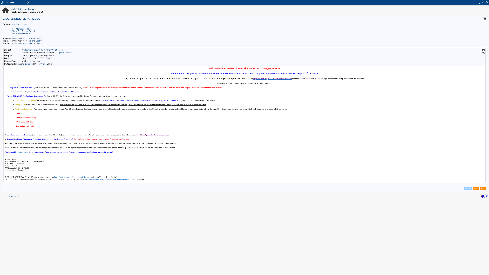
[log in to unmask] (64, 53)
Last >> (39, 38)
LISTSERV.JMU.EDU (10, 196)
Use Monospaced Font (22, 29)
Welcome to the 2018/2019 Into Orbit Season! (42, 50)
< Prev (24, 38)
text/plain (26, 64)
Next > (31, 38)
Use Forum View (19, 24)
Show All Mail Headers (22, 33)
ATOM (468, 188)
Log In (480, 2)
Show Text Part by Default (23, 31)
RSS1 (476, 188)
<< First (16, 38)
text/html (42, 64)
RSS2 (483, 188)
